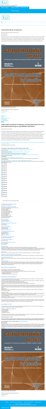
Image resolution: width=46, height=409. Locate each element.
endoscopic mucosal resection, (34, 142)
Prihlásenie (3, 15)
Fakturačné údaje (38, 402)
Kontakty (6, 402)
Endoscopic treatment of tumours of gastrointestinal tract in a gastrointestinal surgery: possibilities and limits (20, 154)
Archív (2, 117)
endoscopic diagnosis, (20, 142)
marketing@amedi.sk (7, 229)
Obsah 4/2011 (3, 116)
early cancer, (14, 142)
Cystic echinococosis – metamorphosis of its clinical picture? (12, 157)
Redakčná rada (3, 119)
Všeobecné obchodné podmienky (16, 402)
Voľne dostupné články (5, 118)
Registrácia (8, 15)
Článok (2, 115)
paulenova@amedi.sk (7, 221)
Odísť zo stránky (5, 7)
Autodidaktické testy (4, 120)
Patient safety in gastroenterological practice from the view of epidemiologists (14, 152)
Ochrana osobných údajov (28, 402)
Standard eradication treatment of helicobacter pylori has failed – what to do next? (15, 151)
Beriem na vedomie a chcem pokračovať (19, 7)
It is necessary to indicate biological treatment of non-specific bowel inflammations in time (17, 149)
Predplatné (3, 112)
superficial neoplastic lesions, (6, 142)
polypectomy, (26, 142)
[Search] (44, 23)
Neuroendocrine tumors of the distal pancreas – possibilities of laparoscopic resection (16, 160)
